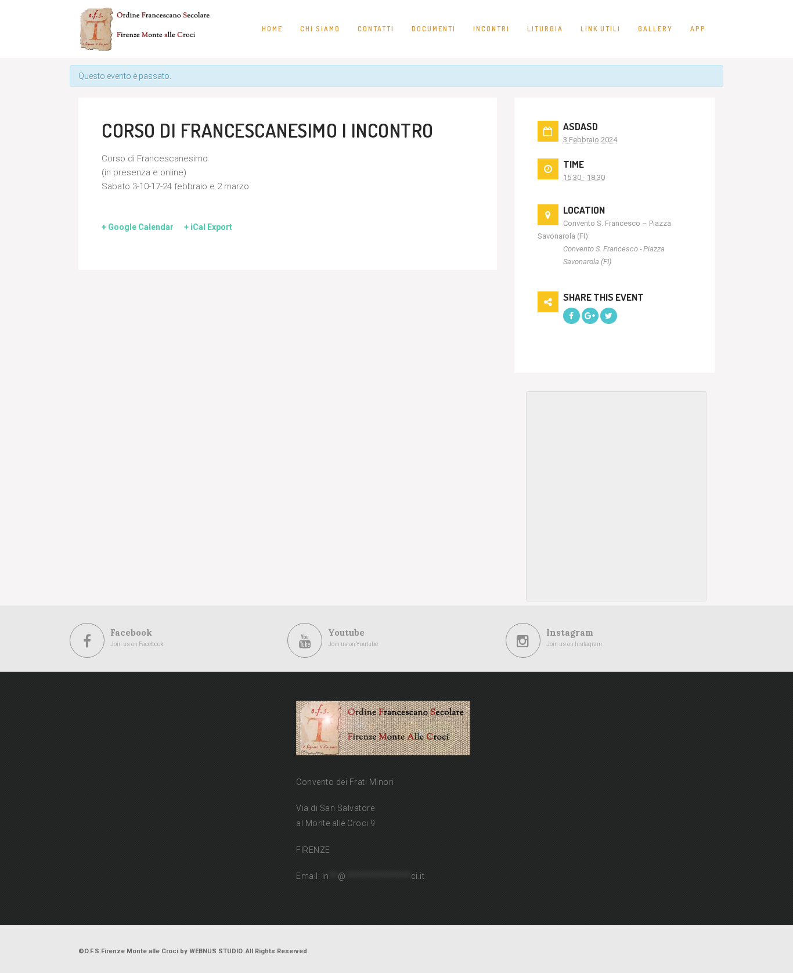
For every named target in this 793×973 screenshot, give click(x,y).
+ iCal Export (208, 227)
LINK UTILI (601, 28)
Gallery (655, 28)
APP (698, 28)
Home (272, 28)
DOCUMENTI (434, 28)
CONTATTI (376, 28)
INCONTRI (491, 28)
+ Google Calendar (138, 227)
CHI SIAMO (320, 28)
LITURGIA (545, 28)
